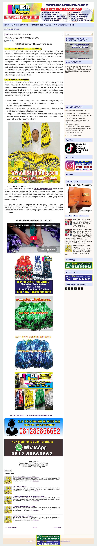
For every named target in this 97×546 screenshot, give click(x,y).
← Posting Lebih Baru (11, 527)
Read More (36, 481)
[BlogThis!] (7, 470)
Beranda (6, 25)
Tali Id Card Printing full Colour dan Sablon (24, 506)
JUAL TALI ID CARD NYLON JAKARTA (22, 38)
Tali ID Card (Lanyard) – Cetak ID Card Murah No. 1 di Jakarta (28, 496)
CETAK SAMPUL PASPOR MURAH (82, 219)
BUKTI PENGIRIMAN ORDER (73, 135)
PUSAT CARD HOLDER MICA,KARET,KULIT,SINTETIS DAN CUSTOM (78, 125)
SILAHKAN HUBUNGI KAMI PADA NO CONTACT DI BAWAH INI (32, 416)
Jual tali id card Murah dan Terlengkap (23, 516)
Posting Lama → (57, 527)
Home (6, 34)
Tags (75, 216)
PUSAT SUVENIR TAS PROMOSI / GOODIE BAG (64, 25)
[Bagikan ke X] (9, 470)
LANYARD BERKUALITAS (19, 486)
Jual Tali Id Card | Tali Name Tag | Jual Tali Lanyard (26, 477)
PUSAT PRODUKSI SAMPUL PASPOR (20, 25)
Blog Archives (84, 216)
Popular (69, 216)
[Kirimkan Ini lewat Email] (5, 470)
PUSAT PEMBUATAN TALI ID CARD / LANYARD (41, 25)
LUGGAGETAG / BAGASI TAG (74, 133)
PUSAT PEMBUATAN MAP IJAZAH (11, 29)
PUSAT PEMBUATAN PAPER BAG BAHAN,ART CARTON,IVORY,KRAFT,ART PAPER (78, 129)
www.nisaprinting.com (43, 189)
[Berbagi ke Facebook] (11, 470)
